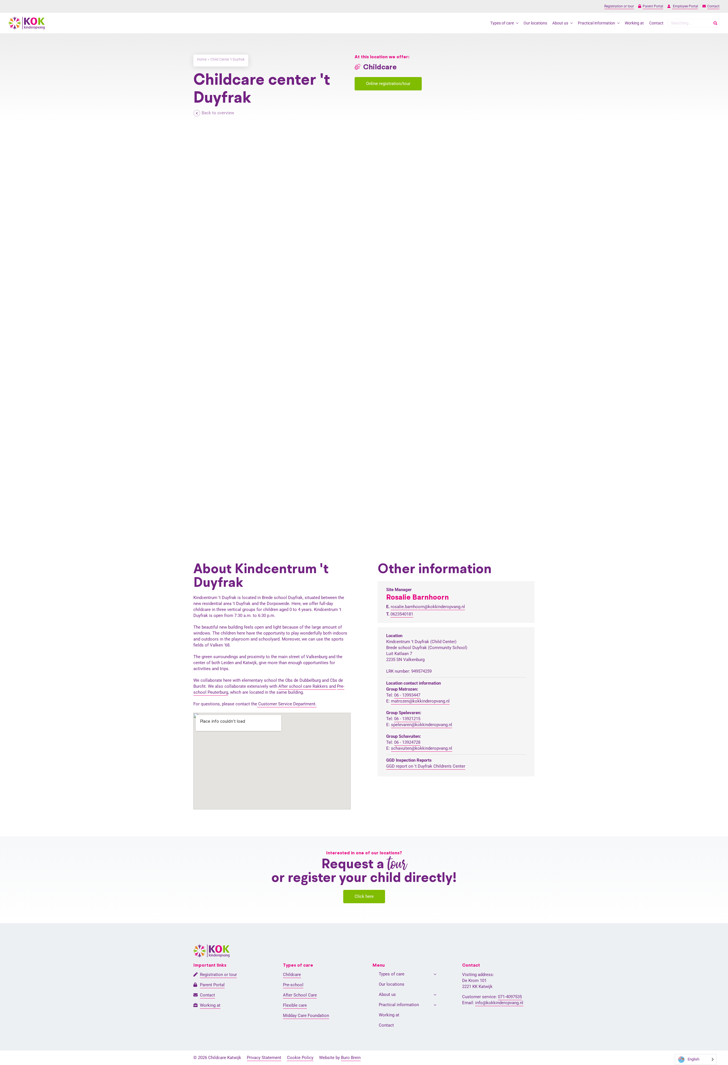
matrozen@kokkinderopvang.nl (420, 701)
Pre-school (293, 984)
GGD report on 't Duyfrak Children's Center (425, 766)
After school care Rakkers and (307, 686)
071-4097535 (510, 996)
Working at (210, 1005)
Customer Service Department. (287, 703)
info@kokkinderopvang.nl (499, 1002)
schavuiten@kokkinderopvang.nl (421, 748)
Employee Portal (685, 6)
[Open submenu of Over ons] (435, 995)
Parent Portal (653, 6)
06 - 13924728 (407, 742)
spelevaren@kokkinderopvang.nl (421, 724)
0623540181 (401, 614)
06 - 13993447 (407, 695)
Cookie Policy (300, 1057)
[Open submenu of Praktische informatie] (435, 1005)
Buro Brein (351, 1057)
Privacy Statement (264, 1057)
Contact (713, 6)
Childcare (292, 974)
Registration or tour (619, 6)
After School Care (300, 995)
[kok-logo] (27, 18)
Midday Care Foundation (306, 1015)
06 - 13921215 (407, 718)
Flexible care (295, 1005)
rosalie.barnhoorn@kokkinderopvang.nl (428, 606)
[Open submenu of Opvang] (435, 974)
